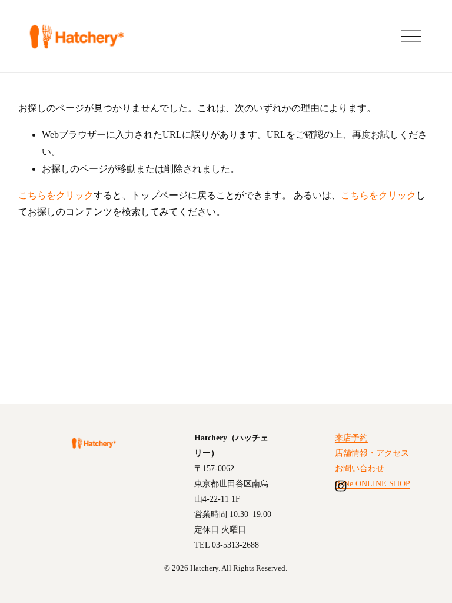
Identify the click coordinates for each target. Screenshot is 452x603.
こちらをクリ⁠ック (56, 195)
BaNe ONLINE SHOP (372, 483)
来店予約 (351, 437)
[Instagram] (341, 486)
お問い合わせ (359, 468)
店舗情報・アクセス (372, 453)
